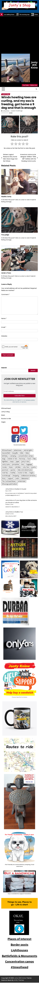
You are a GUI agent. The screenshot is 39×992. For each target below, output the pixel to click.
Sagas (3, 422)
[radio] (12, 144)
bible (21, 453)
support (10, 478)
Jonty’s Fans (6, 273)
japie (17, 461)
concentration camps (25, 456)
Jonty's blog (5, 94)
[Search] (36, 89)
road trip (5, 473)
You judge (5, 235)
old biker (18, 467)
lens (22, 464)
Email (3, 327)
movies (4, 467)
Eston (24, 14)
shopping (16, 476)
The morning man (12, 14)
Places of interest (19, 939)
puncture (5, 470)
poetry (33, 467)
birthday (5, 456)
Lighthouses (19, 950)
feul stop (22, 459)
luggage (29, 464)
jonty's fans (25, 461)
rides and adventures (25, 470)
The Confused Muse (9, 481)
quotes (12, 470)
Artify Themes (19, 980)
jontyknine (15, 464)
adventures (17, 450)
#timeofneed (6, 408)
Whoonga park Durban (9, 484)
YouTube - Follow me (30, 85)
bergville (15, 453)
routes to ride (22, 473)
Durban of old (12, 459)
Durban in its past (20, 489)
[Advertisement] (19, 35)
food (29, 459)
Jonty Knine (6, 111)
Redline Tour (19, 512)
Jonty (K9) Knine (34, 65)
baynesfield (6, 453)
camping (13, 456)
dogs (3, 459)
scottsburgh (6, 476)
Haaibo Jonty (6, 196)
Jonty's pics (6, 464)
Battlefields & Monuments (19, 956)
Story (4, 478)
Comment (5, 294)
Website (4, 336)
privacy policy (30, 400)
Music (3, 415)
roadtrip (13, 473)
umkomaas (21, 481)
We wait (33, 14)
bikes (27, 453)
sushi (17, 478)
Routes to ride (6, 418)
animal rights (28, 450)
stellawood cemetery (28, 476)
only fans (26, 467)
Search (4, 368)
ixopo (12, 461)
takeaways (25, 478)
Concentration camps (19, 961)
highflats (5, 461)
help (34, 459)
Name (4, 318)
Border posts (19, 944)
